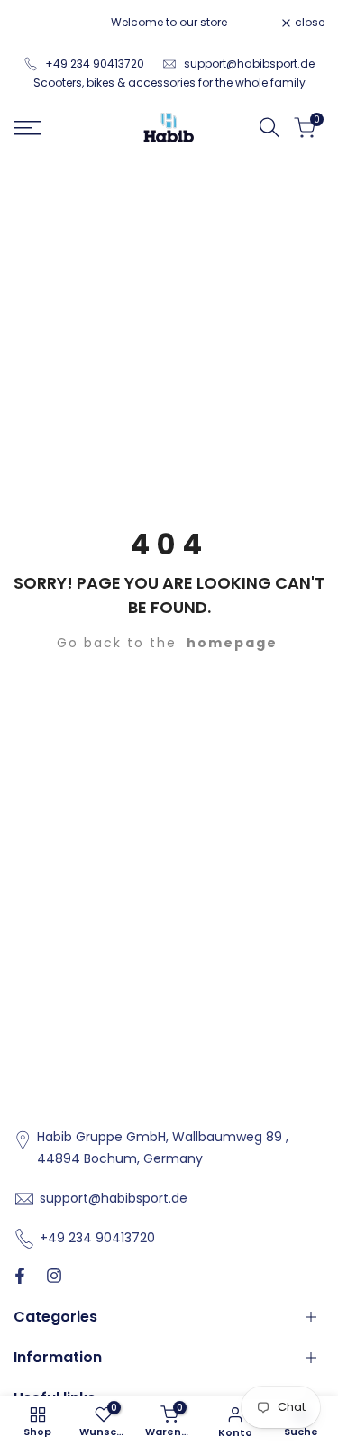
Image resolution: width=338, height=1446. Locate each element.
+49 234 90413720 (94, 63)
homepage (232, 643)
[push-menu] (27, 128)
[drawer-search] (269, 127)
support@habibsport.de (249, 63)
